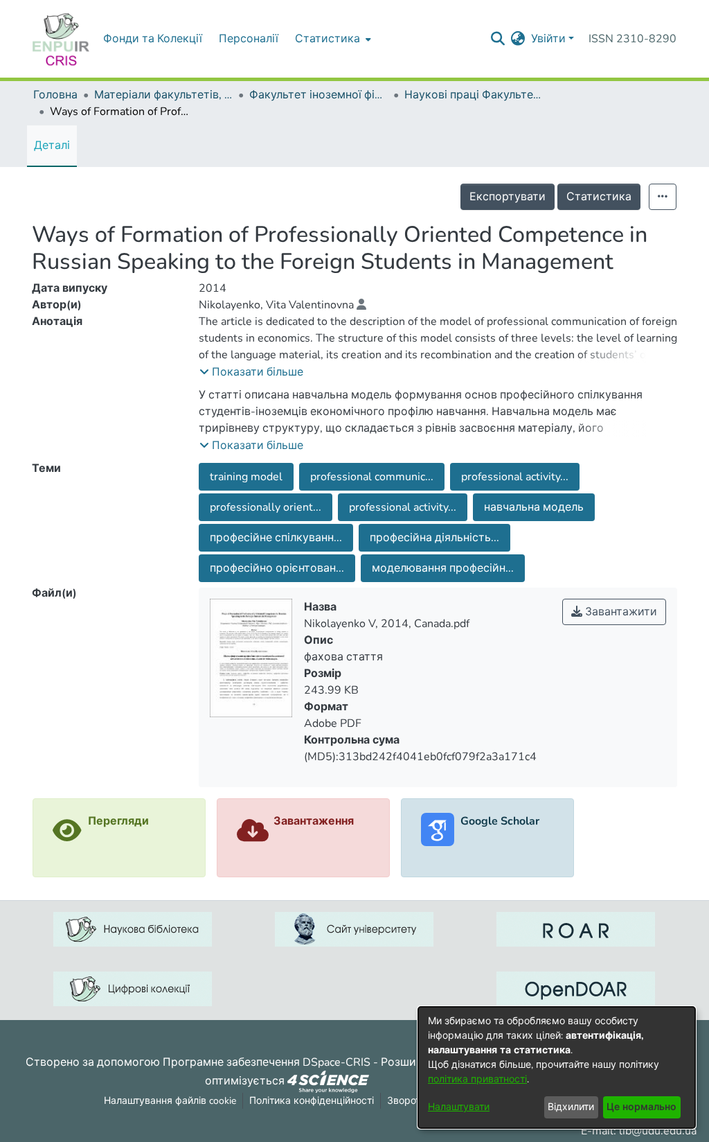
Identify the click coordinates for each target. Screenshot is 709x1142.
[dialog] (556, 1067)
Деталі (52, 145)
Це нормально (641, 1107)
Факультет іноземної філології (318, 95)
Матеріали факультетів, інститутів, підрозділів (163, 95)
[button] (251, 372)
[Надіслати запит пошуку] (498, 38)
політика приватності (477, 1079)
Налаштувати (459, 1107)
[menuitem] (331, 39)
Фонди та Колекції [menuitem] (152, 38)
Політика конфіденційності (311, 1100)
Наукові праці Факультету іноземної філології (473, 95)
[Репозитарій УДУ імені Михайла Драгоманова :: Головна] (61, 39)
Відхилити (571, 1107)
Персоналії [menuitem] (248, 38)
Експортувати (507, 196)
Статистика (598, 196)
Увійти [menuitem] (548, 38)
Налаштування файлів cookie (170, 1100)
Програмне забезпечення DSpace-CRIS (266, 1062)
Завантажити (619, 612)
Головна (55, 95)
